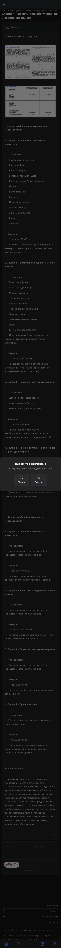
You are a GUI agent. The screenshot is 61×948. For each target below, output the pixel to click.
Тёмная (21, 482)
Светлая (39, 482)
